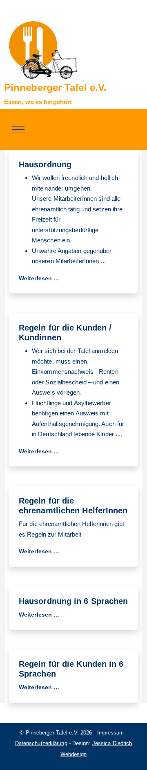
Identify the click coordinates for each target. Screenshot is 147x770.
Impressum (110, 733)
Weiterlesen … (39, 278)
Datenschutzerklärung (41, 743)
